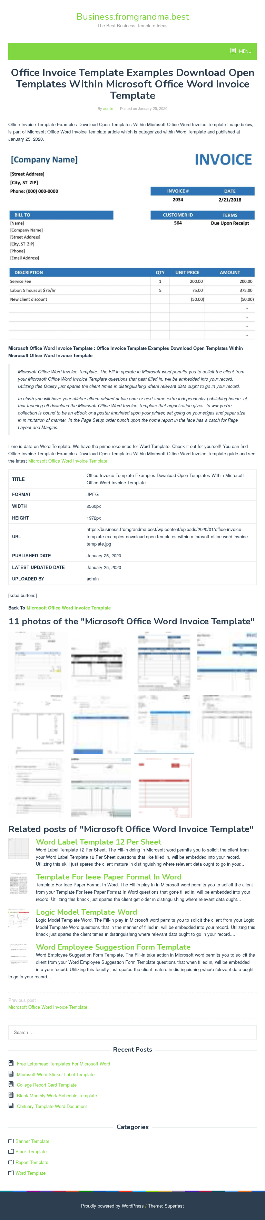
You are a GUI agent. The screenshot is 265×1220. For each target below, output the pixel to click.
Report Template (32, 1162)
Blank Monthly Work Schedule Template (57, 1095)
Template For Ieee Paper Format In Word (108, 877)
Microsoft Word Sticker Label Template (56, 1074)
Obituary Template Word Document (52, 1106)
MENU (245, 51)
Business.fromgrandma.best (133, 17)
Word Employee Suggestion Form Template (113, 947)
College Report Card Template (47, 1084)
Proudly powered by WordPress (112, 1205)
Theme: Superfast (166, 1205)
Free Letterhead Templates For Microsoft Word (63, 1063)
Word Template (31, 1173)
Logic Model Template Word (86, 912)
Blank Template (31, 1151)
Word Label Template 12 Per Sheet (98, 842)
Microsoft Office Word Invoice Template (67, 460)
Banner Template (32, 1141)
